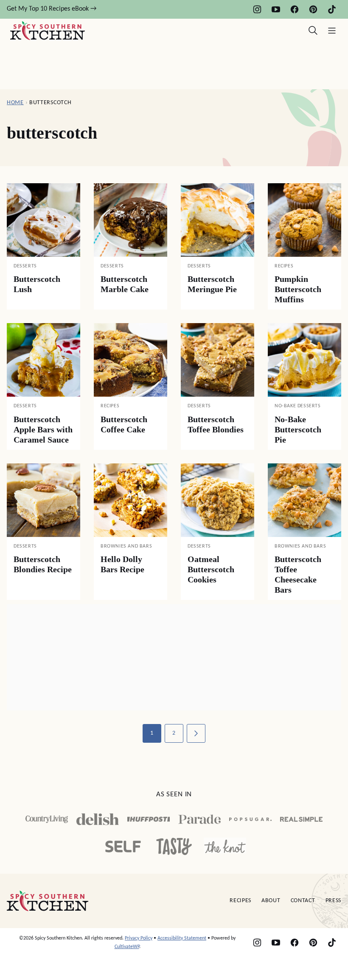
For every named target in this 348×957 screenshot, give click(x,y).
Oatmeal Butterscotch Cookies (211, 569)
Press (334, 900)
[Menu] (332, 30)
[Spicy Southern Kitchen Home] (47, 30)
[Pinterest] (313, 9)
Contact (303, 900)
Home (15, 102)
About (271, 900)
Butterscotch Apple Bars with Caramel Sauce (43, 429)
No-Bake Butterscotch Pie (298, 429)
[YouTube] (276, 9)
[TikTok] (332, 9)
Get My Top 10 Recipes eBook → (51, 9)
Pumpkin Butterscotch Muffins (298, 289)
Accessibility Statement (181, 938)
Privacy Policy (138, 938)
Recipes (240, 900)
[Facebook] (294, 9)
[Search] (313, 30)
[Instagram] (257, 9)
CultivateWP (127, 946)
